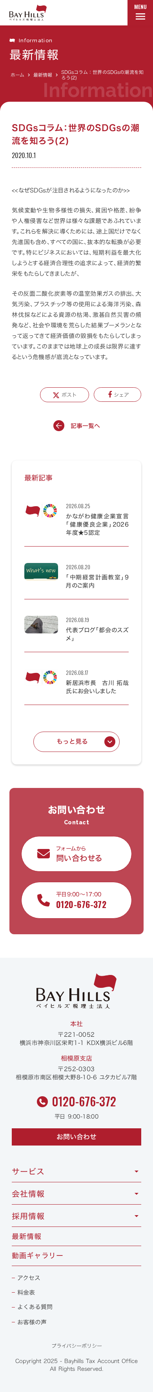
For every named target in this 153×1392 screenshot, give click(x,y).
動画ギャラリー (38, 1256)
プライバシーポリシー (76, 1345)
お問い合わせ (76, 1137)
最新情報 (42, 74)
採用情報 (28, 1215)
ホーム (17, 74)
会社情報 (28, 1193)
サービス (28, 1171)
